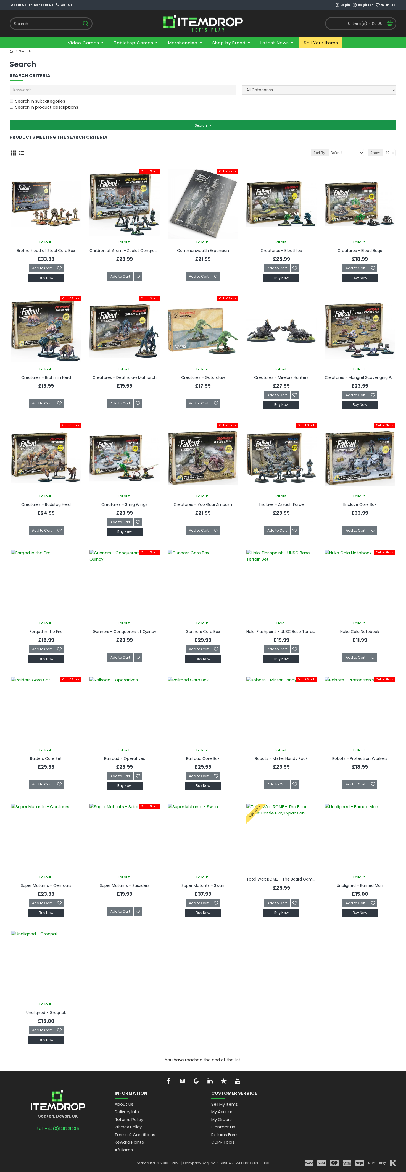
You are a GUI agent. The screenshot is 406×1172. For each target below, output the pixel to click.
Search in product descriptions (46, 107)
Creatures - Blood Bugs (360, 250)
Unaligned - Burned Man (360, 885)
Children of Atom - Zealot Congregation (124, 250)
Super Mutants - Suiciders (124, 885)
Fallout (45, 242)
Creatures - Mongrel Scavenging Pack (360, 377)
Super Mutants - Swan (202, 885)
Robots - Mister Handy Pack (281, 758)
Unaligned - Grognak (46, 1012)
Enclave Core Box (359, 504)
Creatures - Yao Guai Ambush (203, 504)
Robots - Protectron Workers (359, 758)
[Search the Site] (85, 23)
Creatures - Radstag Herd (46, 504)
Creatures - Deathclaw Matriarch (125, 377)
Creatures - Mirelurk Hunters (281, 377)
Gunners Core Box (203, 631)
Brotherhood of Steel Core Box (46, 250)
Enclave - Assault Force (281, 504)
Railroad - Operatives (124, 758)
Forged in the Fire (46, 631)
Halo (280, 623)
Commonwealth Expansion (203, 250)
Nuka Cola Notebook (359, 631)
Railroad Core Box (203, 758)
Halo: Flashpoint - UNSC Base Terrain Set (281, 631)
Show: (375, 152)
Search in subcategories (40, 101)
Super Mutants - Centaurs (46, 885)
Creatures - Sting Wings (124, 504)
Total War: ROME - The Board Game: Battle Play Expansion (281, 879)
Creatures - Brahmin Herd (46, 377)
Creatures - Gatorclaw (203, 377)
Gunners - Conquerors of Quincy (124, 631)
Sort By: (319, 152)
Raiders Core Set (46, 758)
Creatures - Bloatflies (281, 250)
